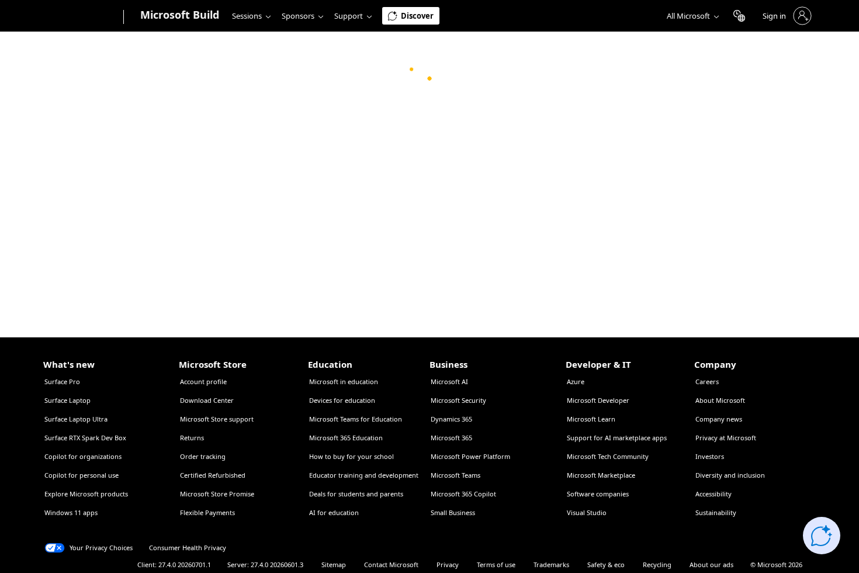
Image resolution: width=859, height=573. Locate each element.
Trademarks (551, 564)
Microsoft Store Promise (217, 493)
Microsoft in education (343, 381)
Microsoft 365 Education (346, 437)
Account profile (203, 381)
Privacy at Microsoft (725, 437)
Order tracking (203, 456)
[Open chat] (821, 535)
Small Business (453, 512)
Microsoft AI (449, 381)
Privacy (448, 564)
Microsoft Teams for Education (355, 419)
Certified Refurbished (212, 475)
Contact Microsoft (391, 564)
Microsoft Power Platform (470, 456)
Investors (709, 456)
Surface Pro (62, 381)
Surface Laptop (67, 400)
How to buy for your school (351, 456)
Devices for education (342, 400)
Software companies (598, 493)
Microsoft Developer (598, 400)
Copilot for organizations (83, 456)
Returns (192, 437)
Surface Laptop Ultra (76, 419)
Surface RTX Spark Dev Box (85, 437)
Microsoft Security (458, 400)
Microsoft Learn (591, 419)
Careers (707, 381)
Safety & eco (606, 564)
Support (348, 16)
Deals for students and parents (356, 493)
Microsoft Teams (455, 475)
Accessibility (713, 493)
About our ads (711, 564)
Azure (575, 381)
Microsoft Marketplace (601, 475)
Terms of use (496, 564)
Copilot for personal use (81, 475)
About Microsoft (720, 400)
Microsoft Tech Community (608, 456)
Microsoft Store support (217, 419)
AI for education (334, 512)
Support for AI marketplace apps (617, 437)
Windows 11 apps (71, 512)
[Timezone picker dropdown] (739, 15)
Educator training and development (363, 475)
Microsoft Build (179, 15)
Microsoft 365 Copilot (463, 493)
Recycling (657, 564)
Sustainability (715, 512)
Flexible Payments (207, 512)
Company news (718, 419)
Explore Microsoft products (86, 493)
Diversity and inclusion (730, 475)
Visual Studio (587, 512)
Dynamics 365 (451, 419)
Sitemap (333, 564)
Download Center (207, 400)
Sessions (247, 16)
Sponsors (298, 16)
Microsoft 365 (451, 437)
